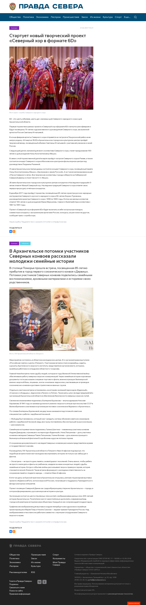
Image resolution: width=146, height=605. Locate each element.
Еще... (127, 17)
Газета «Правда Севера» (20, 581)
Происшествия (71, 17)
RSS (33, 572)
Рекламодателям (18, 572)
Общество (15, 17)
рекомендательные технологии (120, 594)
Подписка (13, 584)
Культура (108, 17)
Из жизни (95, 17)
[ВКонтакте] (10, 231)
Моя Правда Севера (59, 563)
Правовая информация (19, 594)
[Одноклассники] (14, 231)
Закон (84, 17)
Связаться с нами (17, 587)
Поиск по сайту (16, 590)
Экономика (42, 17)
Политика (28, 17)
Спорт (118, 17)
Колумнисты (59, 558)
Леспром (56, 17)
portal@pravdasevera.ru (97, 580)
